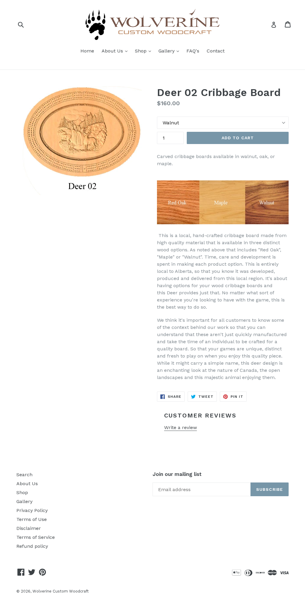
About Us (116, 51)
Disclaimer (28, 528)
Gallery (170, 51)
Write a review (180, 427)
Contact (216, 51)
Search (24, 474)
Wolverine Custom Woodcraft (60, 591)
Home (87, 51)
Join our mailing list (177, 474)
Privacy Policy (32, 510)
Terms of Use (31, 519)
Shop (144, 51)
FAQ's (192, 51)
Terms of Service (35, 537)
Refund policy (32, 546)
